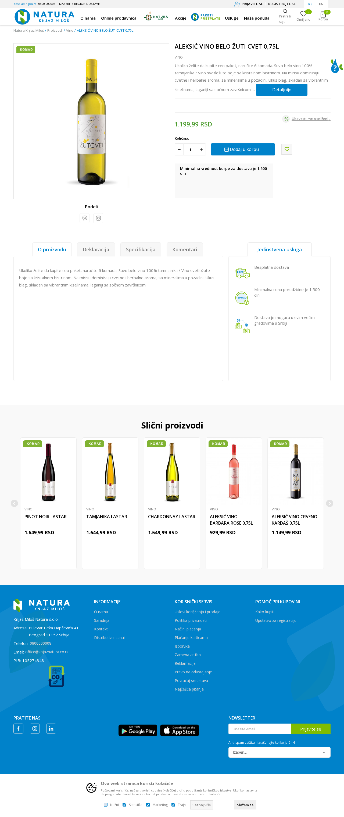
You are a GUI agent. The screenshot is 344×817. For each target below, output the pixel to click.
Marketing (160, 805)
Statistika (135, 805)
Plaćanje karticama (191, 637)
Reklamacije (185, 663)
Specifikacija (141, 249)
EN (321, 4)
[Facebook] (18, 728)
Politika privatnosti (191, 620)
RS (310, 4)
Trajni (182, 805)
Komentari (184, 249)
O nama (101, 611)
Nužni (114, 805)
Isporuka (182, 646)
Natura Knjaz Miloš (28, 30)
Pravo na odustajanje (193, 671)
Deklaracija (96, 249)
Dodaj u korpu (244, 149)
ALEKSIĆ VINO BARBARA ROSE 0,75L (231, 520)
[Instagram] (98, 218)
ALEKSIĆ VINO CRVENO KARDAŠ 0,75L (294, 520)
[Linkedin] (51, 728)
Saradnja (101, 620)
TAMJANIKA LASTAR (106, 517)
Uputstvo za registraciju (275, 620)
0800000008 (40, 643)
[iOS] (179, 730)
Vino (69, 30)
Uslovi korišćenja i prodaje (197, 611)
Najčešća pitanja (189, 689)
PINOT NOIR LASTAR (45, 517)
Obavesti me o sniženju (311, 118)
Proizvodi (55, 30)
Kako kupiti (264, 611)
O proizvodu (52, 249)
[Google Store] (137, 730)
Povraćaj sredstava (191, 680)
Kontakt (101, 628)
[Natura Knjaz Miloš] (44, 16)
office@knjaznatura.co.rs (46, 651)
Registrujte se (282, 3)
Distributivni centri (109, 637)
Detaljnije (281, 90)
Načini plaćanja (188, 628)
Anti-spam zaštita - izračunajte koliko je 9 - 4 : (262, 742)
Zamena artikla (188, 654)
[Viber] (84, 218)
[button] (286, 149)
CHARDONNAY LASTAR (171, 517)
